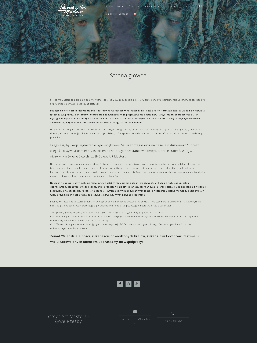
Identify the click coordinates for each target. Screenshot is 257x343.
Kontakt (123, 13)
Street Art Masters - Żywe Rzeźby (68, 318)
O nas (109, 13)
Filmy (202, 6)
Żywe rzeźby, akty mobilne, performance (154, 6)
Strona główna (114, 6)
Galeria (189, 6)
